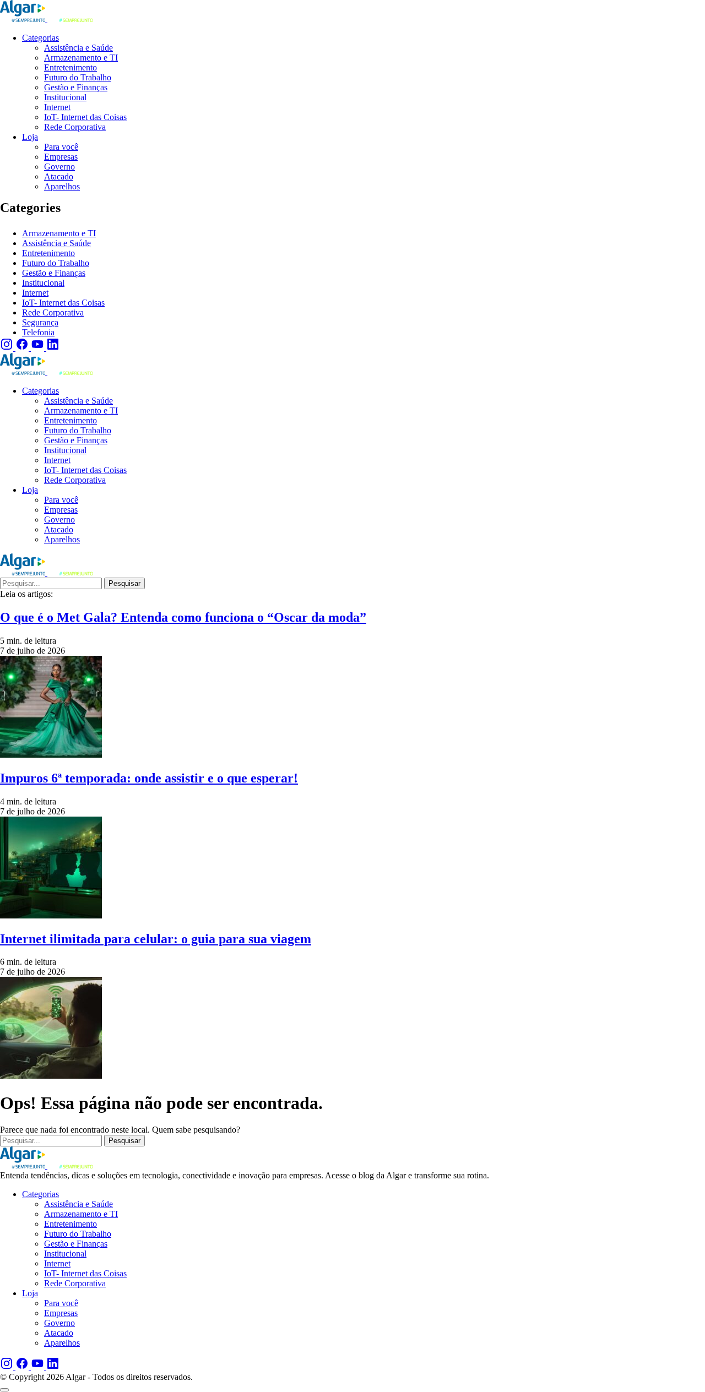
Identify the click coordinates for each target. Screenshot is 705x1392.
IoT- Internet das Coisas (63, 302)
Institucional (43, 282)
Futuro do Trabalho (55, 263)
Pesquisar (124, 583)
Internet (35, 292)
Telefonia (38, 332)
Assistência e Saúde (56, 243)
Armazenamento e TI (59, 233)
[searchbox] (51, 583)
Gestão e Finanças (53, 273)
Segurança (40, 322)
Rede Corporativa (53, 312)
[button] (4, 1389)
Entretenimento (48, 253)
